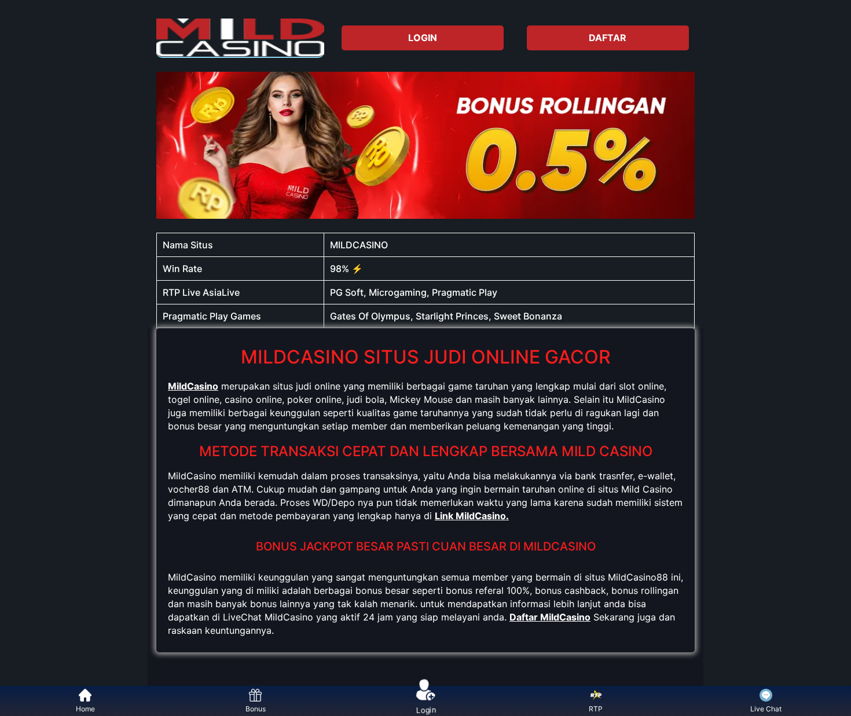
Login (425, 708)
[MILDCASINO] (240, 38)
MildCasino (193, 386)
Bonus (255, 708)
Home (85, 708)
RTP (596, 708)
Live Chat (766, 708)
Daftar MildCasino (549, 617)
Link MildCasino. (472, 516)
